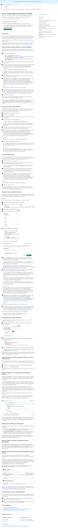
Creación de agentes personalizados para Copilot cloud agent (17, 83)
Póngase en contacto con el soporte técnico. (27, 520)
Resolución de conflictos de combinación (12, 423)
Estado (17, 526)
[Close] (55, 1)
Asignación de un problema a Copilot (11, 192)
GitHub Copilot (8, 9)
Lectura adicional (6, 505)
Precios (20, 526)
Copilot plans (24, 87)
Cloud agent (27, 9)
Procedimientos (13, 9)
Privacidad (13, 526)
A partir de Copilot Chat (8, 154)
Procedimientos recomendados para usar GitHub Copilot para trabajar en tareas (17, 508)
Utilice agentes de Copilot (21, 9)
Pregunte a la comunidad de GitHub (26, 519)
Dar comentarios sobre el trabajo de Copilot (13, 492)
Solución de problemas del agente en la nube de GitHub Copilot (14, 510)
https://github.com (5, 111)
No (7, 519)
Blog (28, 526)
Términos (10, 526)
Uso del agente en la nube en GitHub (35, 9)
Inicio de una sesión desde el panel (11, 106)
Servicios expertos (24, 526)
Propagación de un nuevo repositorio (11, 317)
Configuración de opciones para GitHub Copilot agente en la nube (13, 488)
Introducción (5, 33)
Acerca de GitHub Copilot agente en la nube (11, 507)
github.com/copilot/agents (19, 56)
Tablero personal (22, 151)
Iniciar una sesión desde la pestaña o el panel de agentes (17, 47)
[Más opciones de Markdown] (47, 14)
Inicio (4, 9)
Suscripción (6, 6)
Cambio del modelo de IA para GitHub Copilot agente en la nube (20, 309)
